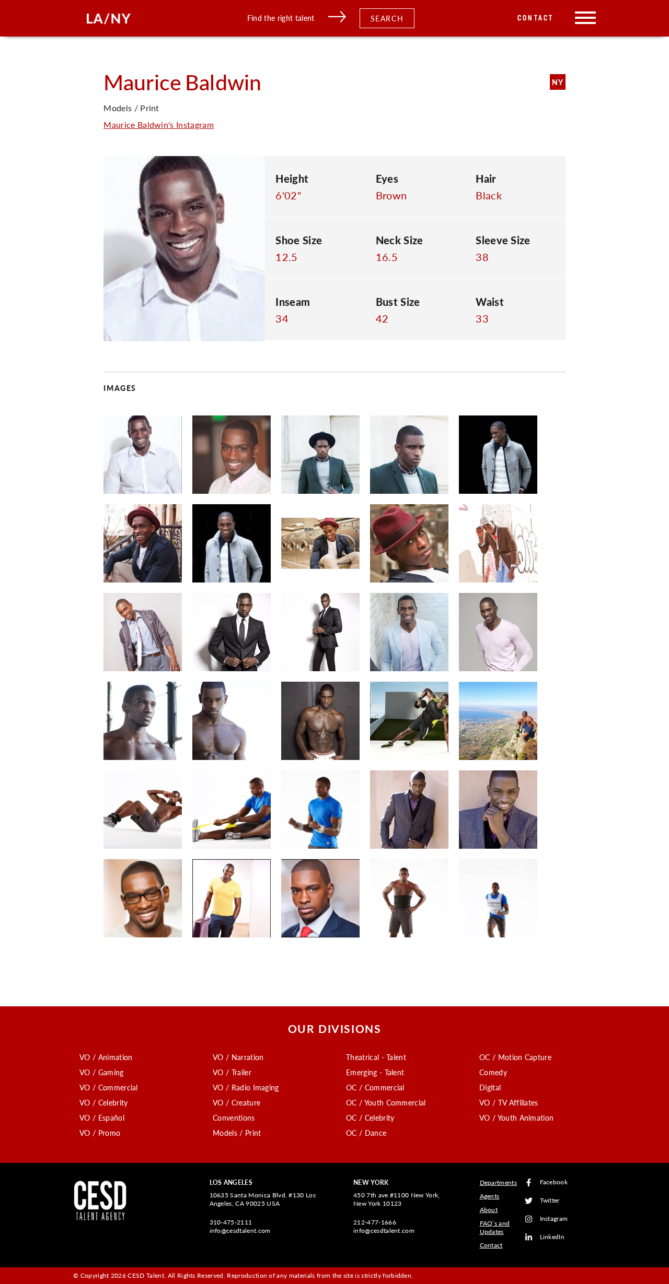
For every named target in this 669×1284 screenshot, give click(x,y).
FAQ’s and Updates (495, 1227)
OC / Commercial (375, 1087)
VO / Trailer (232, 1072)
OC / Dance (366, 1132)
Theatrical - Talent (376, 1057)
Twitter (550, 1201)
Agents (490, 1196)
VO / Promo (99, 1132)
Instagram (554, 1219)
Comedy (493, 1072)
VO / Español (101, 1117)
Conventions (234, 1117)
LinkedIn (552, 1237)
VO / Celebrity (103, 1102)
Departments (498, 1182)
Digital (490, 1087)
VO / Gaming (101, 1072)
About (489, 1209)
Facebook (554, 1182)
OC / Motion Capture (515, 1057)
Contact (535, 18)
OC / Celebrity (370, 1117)
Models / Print (237, 1132)
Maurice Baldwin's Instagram (158, 124)
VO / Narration (238, 1057)
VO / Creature (236, 1102)
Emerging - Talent (375, 1072)
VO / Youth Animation (516, 1117)
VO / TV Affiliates (508, 1102)
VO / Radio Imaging (246, 1087)
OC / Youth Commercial (386, 1102)
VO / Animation (105, 1057)
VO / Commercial (108, 1087)
